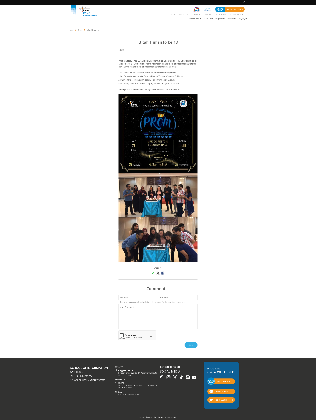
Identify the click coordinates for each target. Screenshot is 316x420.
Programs (219, 19)
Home (173, 14)
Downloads (207, 14)
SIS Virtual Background (237, 14)
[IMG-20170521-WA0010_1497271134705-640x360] (158, 239)
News (121, 50)
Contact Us (196, 14)
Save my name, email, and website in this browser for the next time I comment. (153, 302)
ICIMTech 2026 (184, 14)
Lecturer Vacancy (220, 14)
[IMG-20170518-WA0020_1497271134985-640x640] (158, 133)
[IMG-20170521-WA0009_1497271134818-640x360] (158, 195)
